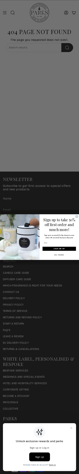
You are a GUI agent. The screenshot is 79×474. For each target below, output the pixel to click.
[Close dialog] (77, 216)
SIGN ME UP (59, 249)
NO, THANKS (59, 255)
